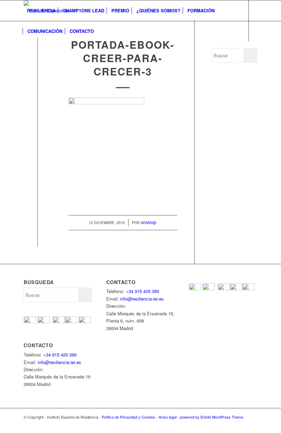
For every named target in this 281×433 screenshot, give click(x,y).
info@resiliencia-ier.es (59, 362)
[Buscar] (103, 31)
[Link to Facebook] (26, 51)
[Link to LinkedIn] (67, 51)
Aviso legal (167, 417)
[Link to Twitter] (36, 51)
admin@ (149, 222)
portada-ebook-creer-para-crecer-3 (122, 58)
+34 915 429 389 (59, 354)
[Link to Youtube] (46, 51)
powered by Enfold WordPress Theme (211, 417)
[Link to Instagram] (56, 51)
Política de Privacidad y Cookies (128, 417)
